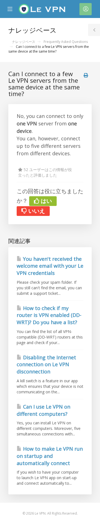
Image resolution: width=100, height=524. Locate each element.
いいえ (36, 211)
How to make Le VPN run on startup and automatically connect (50, 455)
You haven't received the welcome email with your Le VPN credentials (50, 265)
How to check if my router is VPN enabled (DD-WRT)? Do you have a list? (49, 315)
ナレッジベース (23, 41)
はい (45, 201)
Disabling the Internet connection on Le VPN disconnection (46, 364)
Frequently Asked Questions (66, 41)
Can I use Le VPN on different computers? (43, 410)
